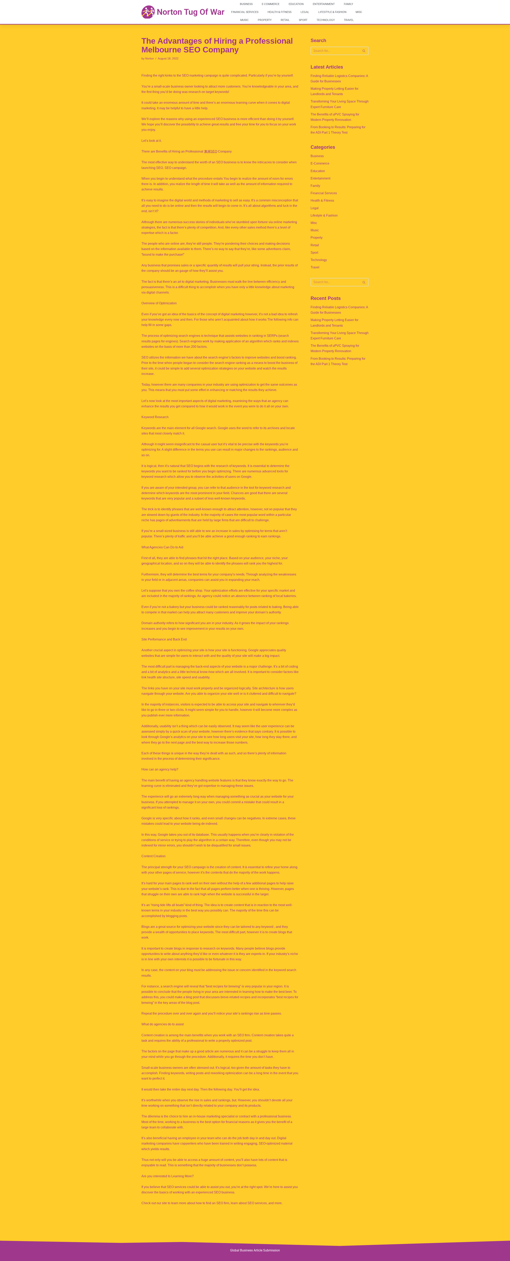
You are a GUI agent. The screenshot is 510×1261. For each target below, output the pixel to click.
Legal (305, 12)
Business (246, 4)
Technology (326, 20)
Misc (359, 12)
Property (265, 20)
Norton (149, 58)
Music (244, 20)
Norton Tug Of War (191, 12)
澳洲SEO (210, 151)
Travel (349, 20)
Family (348, 4)
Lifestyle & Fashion (332, 12)
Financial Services (244, 12)
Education (296, 4)
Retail (285, 20)
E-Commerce (271, 4)
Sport (303, 20)
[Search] (364, 51)
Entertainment (324, 4)
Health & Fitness (279, 12)
